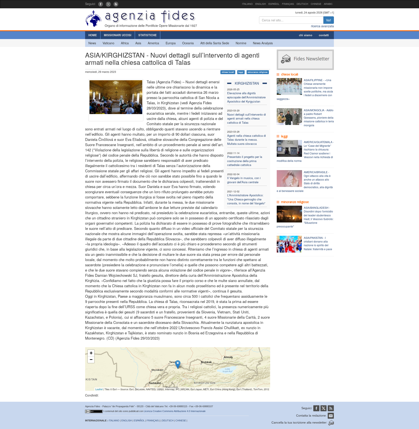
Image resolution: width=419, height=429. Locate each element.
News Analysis (263, 43)
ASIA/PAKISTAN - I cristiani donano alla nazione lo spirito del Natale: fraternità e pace (318, 243)
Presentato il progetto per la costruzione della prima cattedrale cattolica (244, 161)
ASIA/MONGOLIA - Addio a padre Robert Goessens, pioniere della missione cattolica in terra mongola (319, 117)
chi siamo (305, 35)
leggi (240, 72)
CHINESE (316, 3)
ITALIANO (247, 3)
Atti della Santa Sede (214, 43)
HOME (92, 35)
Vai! (328, 20)
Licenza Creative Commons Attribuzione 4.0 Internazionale (175, 411)
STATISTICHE (147, 35)
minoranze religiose (258, 72)
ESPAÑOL (273, 3)
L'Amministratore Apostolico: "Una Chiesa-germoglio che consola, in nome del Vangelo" (246, 199)
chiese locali (228, 72)
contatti (324, 35)
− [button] (91, 359)
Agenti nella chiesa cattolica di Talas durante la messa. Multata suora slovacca (246, 139)
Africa (125, 43)
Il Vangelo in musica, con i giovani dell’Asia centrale (244, 180)
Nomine (241, 43)
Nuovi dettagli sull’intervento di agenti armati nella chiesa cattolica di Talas (246, 118)
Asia (138, 43)
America (153, 43)
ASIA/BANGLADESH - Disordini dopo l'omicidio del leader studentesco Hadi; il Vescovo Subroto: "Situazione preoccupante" (305, 217)
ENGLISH (260, 3)
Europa (171, 43)
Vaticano (108, 43)
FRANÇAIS (288, 3)
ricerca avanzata (322, 26)
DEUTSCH (302, 3)
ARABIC (328, 3)
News (92, 43)
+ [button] (91, 353)
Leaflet (99, 389)
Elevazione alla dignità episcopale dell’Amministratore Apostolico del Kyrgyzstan (246, 97)
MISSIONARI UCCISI (117, 35)
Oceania (188, 43)
